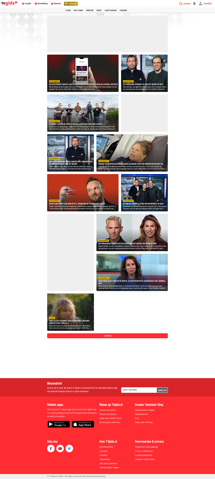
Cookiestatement (143, 455)
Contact (103, 451)
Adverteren (105, 459)
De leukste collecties (109, 422)
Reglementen (141, 414)
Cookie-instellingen (145, 459)
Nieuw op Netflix (107, 410)
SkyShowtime (106, 447)
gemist (99, 10)
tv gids (68, 10)
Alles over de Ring (144, 422)
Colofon (103, 455)
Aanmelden (162, 390)
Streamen (123, 10)
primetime (89, 10)
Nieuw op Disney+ (108, 414)
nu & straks (78, 10)
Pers (137, 418)
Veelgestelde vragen (145, 410)
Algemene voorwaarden (146, 447)
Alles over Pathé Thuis (110, 418)
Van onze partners (108, 463)
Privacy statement (144, 451)
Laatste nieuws (111, 10)
